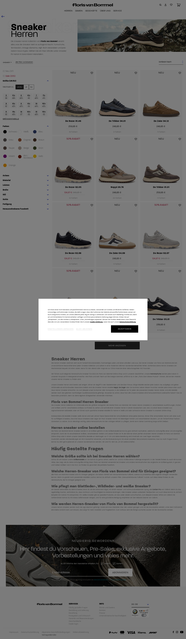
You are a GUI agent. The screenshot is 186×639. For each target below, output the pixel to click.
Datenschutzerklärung (128, 322)
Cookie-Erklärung (96, 322)
